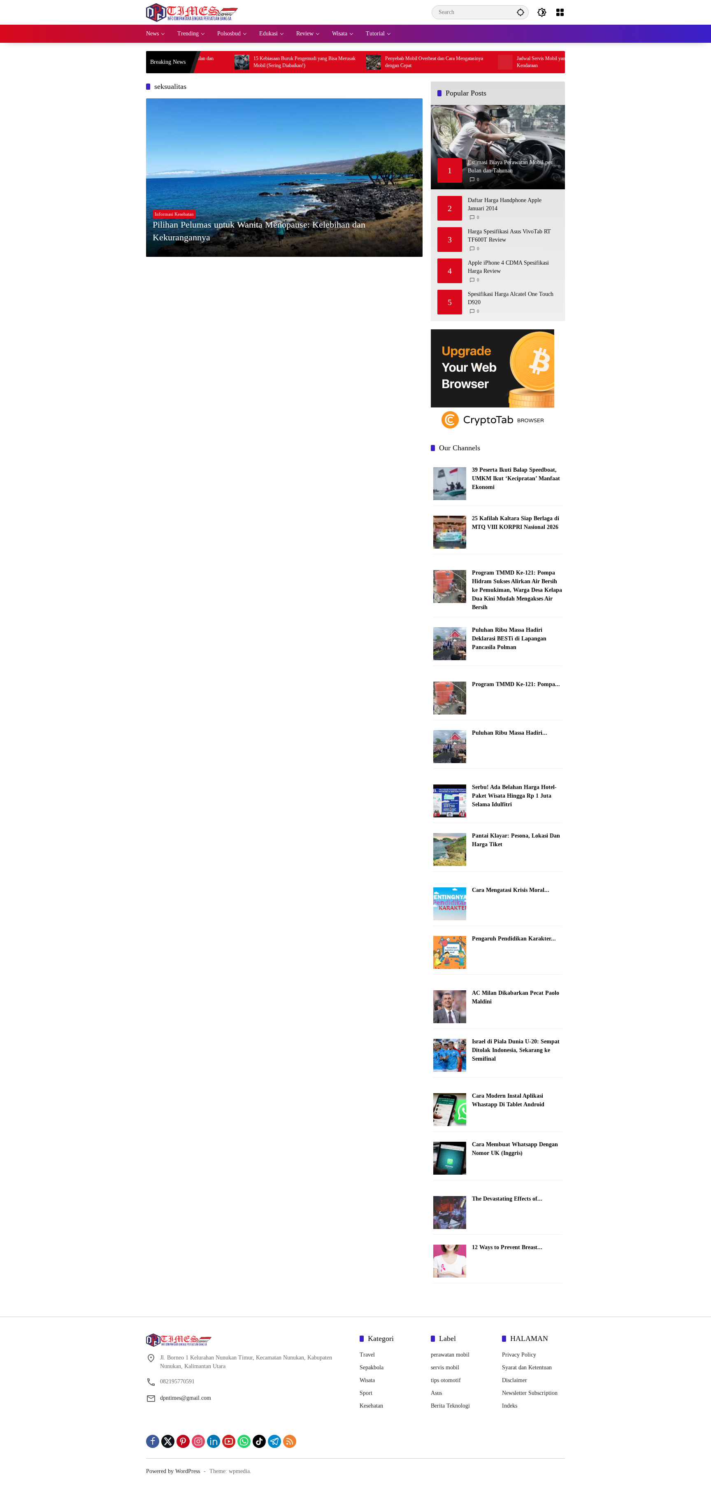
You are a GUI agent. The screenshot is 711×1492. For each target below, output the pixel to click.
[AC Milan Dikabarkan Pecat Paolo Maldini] (449, 1006)
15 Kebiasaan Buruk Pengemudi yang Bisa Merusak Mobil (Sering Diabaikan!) (256, 62)
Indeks (509, 1406)
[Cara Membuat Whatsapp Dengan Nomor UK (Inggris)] (449, 1157)
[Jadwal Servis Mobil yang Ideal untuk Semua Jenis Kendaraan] (457, 62)
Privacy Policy (519, 1355)
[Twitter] (167, 1441)
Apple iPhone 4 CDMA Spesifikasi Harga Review (508, 267)
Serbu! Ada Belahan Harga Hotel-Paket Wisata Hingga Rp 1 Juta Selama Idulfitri (514, 796)
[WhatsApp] (244, 1441)
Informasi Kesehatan (174, 214)
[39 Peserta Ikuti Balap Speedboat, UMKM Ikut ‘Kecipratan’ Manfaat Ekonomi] (449, 483)
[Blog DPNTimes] (192, 12)
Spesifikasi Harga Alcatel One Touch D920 (510, 298)
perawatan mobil (450, 1355)
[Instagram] (198, 1441)
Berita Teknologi (450, 1406)
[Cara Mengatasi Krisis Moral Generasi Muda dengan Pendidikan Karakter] (449, 903)
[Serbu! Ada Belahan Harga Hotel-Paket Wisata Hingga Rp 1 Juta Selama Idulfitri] (449, 800)
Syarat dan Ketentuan (527, 1367)
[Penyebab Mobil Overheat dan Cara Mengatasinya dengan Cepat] (325, 62)
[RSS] (289, 1441)
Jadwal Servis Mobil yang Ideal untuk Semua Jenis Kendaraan (518, 62)
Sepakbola (371, 1367)
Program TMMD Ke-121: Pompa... (516, 684)
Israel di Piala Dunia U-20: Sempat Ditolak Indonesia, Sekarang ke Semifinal (516, 1050)
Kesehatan (371, 1406)
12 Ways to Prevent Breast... (507, 1247)
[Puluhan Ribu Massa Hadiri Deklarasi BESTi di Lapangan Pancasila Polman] (449, 643)
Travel (367, 1355)
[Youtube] (228, 1441)
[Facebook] (152, 1441)
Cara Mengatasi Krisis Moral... (510, 890)
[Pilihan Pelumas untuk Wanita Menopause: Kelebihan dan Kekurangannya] (284, 177)
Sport (366, 1393)
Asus (436, 1393)
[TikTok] (259, 1441)
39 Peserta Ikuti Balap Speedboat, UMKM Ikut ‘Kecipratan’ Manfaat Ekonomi (516, 478)
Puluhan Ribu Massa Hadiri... (509, 733)
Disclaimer (514, 1380)
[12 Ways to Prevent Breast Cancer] (449, 1260)
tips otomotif (446, 1380)
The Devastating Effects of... (507, 1199)
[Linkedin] (213, 1441)
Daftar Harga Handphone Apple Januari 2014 (504, 204)
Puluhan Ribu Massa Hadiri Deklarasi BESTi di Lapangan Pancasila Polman (509, 638)
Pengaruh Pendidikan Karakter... (514, 939)
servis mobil (445, 1367)
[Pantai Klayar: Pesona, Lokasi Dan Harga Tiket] (449, 849)
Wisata (367, 1380)
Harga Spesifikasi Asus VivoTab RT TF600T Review (509, 235)
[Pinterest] (183, 1441)
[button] (520, 12)
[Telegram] (274, 1441)
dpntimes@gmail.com (185, 1398)
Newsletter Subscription (530, 1393)
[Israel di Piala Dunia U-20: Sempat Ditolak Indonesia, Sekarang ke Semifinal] (449, 1055)
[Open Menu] (560, 12)
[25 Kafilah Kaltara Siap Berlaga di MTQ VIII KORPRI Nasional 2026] (449, 531)
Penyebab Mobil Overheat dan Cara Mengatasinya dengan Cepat (386, 62)
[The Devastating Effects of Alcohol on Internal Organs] (449, 1212)
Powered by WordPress (173, 1471)
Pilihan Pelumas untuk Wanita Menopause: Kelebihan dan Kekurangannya (259, 230)
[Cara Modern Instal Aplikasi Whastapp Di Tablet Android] (449, 1109)
